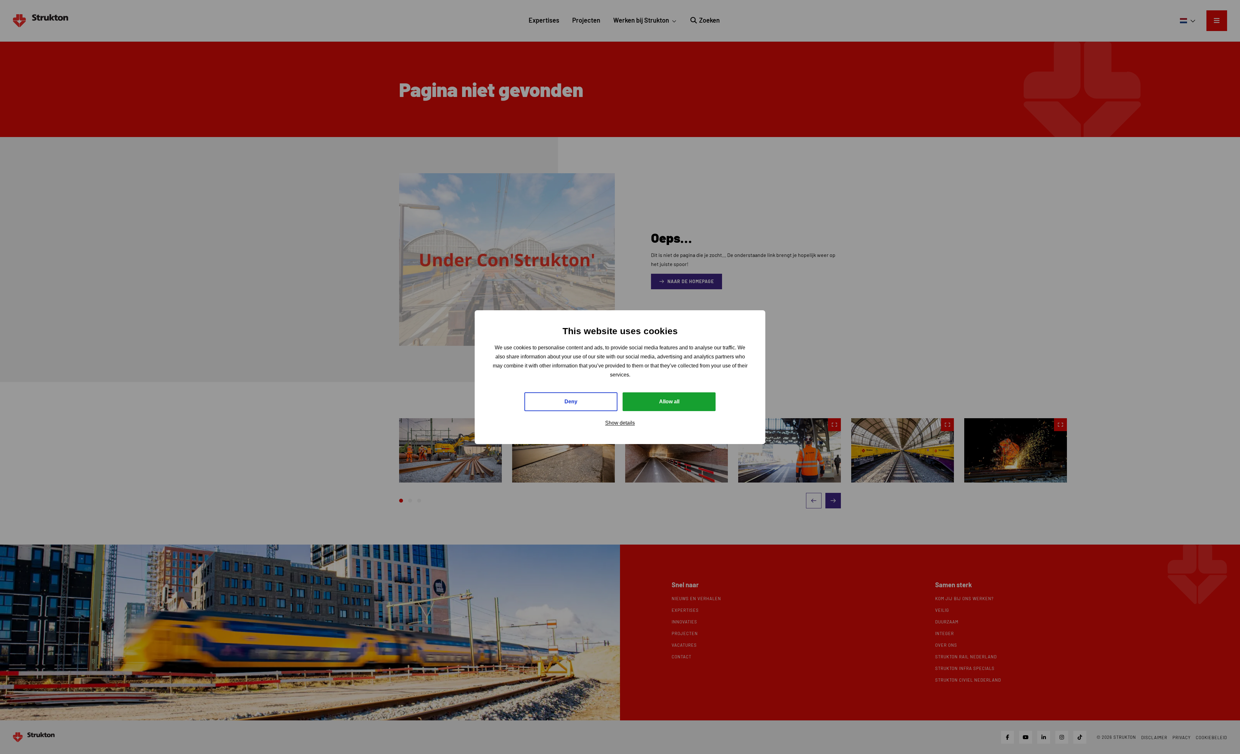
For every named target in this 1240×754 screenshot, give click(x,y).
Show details (620, 422)
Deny (570, 401)
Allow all (669, 401)
